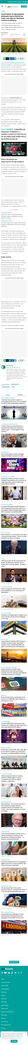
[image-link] (14, 412)
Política (3, 995)
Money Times (4, 1021)
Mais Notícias (14, 962)
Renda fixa (4, 1002)
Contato (3, 1028)
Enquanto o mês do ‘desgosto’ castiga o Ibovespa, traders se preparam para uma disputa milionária (12, 216)
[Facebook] (21, 972)
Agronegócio (15, 384)
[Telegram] (15, 973)
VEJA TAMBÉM (7, 129)
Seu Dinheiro (4, 32)
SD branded (4, 1015)
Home (2, 979)
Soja (13, 386)
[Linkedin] (9, 972)
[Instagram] (2, 972)
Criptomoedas (5, 989)
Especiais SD (4, 1008)
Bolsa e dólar (4, 985)
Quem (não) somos (6, 1024)
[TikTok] (12, 972)
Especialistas (4, 1005)
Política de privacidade (7, 1031)
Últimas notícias (5, 982)
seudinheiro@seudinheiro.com (13, 367)
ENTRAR (24, 6)
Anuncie (3, 1018)
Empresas (4, 992)
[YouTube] (5, 973)
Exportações (5, 386)
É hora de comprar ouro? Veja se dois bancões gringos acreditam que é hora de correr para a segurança (13, 224)
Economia (4, 998)
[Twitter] (18, 972)
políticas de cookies (16, 1038)
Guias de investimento (7, 1011)
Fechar (14, 1041)
